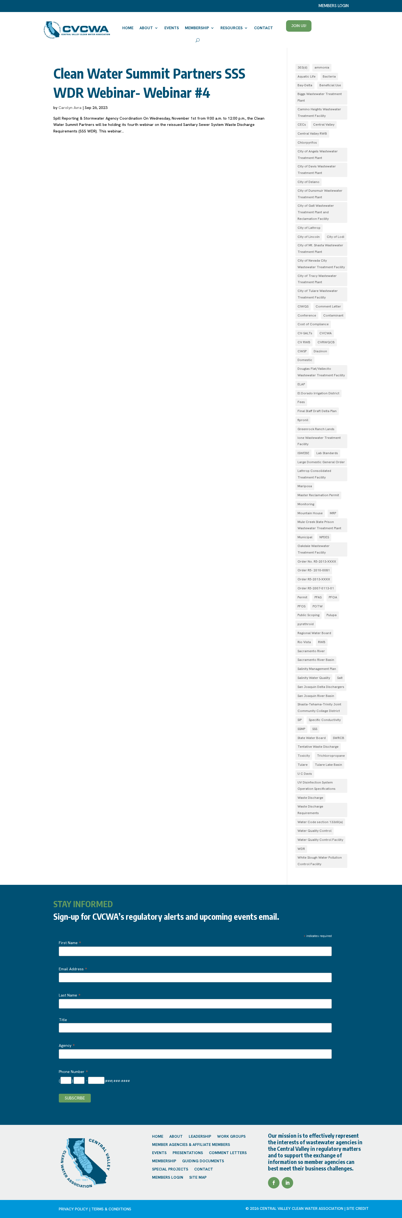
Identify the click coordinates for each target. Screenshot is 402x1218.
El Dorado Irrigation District (318, 393)
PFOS (301, 606)
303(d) (302, 67)
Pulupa (332, 615)
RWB (321, 642)
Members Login (167, 1177)
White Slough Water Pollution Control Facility (320, 860)
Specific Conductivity (325, 720)
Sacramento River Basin (316, 660)
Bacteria (329, 76)
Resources (231, 27)
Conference (307, 315)
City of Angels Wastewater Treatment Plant (318, 154)
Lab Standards (327, 453)
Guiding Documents (203, 1161)
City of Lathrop (309, 228)
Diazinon (320, 351)
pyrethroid (306, 624)
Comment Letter (328, 306)
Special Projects (170, 1169)
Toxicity (304, 755)
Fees (301, 402)
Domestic (305, 360)
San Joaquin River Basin (316, 696)
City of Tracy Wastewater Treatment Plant (317, 279)
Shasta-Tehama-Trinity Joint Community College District (319, 707)
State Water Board (312, 738)
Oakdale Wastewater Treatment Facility (314, 549)
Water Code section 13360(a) (320, 822)
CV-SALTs (305, 333)
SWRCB (338, 738)
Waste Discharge (310, 798)
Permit (302, 597)
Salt (340, 678)
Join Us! (298, 25)
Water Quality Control (314, 831)
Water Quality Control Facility (320, 840)
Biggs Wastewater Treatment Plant (320, 97)
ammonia (321, 67)
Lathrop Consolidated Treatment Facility (314, 474)
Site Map (197, 1177)
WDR (301, 849)
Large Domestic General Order (321, 462)
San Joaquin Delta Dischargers (321, 687)
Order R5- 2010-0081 (314, 570)
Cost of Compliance (313, 324)
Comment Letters (228, 1153)
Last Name (69, 995)
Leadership (200, 1136)
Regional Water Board (314, 633)
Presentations (188, 1153)
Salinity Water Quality (314, 678)
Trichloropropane (331, 755)
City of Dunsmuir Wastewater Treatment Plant (320, 193)
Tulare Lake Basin (328, 764)
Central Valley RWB (312, 133)
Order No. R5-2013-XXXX (317, 561)
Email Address (73, 969)
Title (63, 1019)
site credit (357, 1208)
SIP (300, 720)
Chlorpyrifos (307, 142)
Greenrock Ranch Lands (316, 429)
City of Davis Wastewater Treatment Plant (317, 169)
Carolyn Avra (70, 107)
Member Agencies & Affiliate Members (191, 1145)
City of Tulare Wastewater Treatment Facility (318, 294)
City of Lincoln (309, 237)
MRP (333, 513)
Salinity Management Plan (317, 669)
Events (171, 27)
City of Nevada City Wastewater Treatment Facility (321, 263)
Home (127, 27)
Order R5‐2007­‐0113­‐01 (316, 588)
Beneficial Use (330, 85)
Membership (197, 27)
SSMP (301, 729)
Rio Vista (304, 642)
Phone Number (73, 1072)
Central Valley (323, 124)
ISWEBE (303, 453)
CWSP (302, 351)
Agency (67, 1045)
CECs (302, 124)
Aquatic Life (307, 76)
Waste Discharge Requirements (310, 809)
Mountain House (310, 513)
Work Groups (231, 1136)
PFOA (333, 597)
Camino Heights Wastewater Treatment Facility (319, 112)
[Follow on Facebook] (273, 1183)
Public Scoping (308, 615)
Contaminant (333, 315)
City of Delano (308, 182)
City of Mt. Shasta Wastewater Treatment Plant (320, 248)
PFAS (318, 597)
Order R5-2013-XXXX (314, 579)
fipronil (303, 420)
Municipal (305, 537)
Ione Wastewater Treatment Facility (319, 441)
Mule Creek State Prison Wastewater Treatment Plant (319, 525)
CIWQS (303, 306)
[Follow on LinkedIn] (287, 1183)
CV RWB (304, 342)
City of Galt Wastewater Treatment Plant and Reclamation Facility (316, 212)
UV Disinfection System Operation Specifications (317, 785)
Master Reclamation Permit (318, 495)
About (146, 27)
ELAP (301, 384)
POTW (318, 606)
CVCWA (325, 333)
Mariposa (305, 486)
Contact (263, 27)
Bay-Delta (305, 85)
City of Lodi (335, 237)
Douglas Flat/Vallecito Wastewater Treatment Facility (321, 371)
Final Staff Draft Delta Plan (317, 411)
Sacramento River (311, 651)
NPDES (324, 537)
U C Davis (305, 773)
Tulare (303, 764)
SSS (314, 729)
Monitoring (306, 504)
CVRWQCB (326, 342)
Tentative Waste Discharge (318, 746)
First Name (70, 943)
